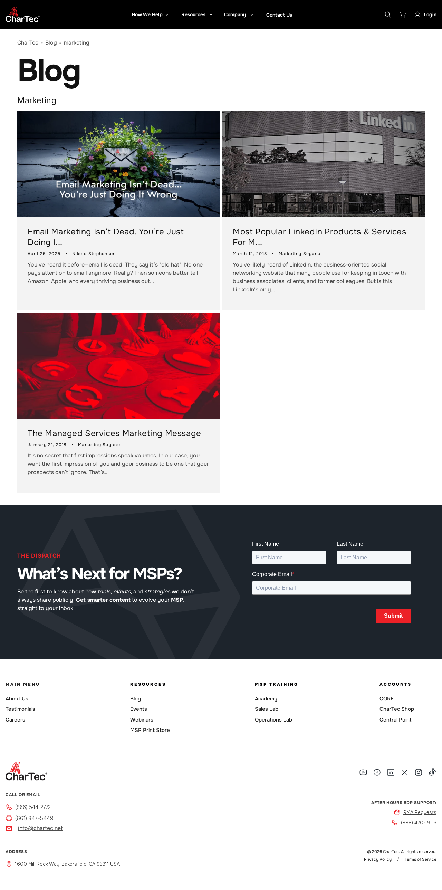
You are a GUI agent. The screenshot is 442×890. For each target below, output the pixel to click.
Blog (51, 42)
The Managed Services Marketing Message (114, 433)
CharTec (27, 42)
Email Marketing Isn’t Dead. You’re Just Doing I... (106, 237)
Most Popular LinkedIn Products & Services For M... (319, 237)
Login (430, 14)
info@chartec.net (40, 828)
